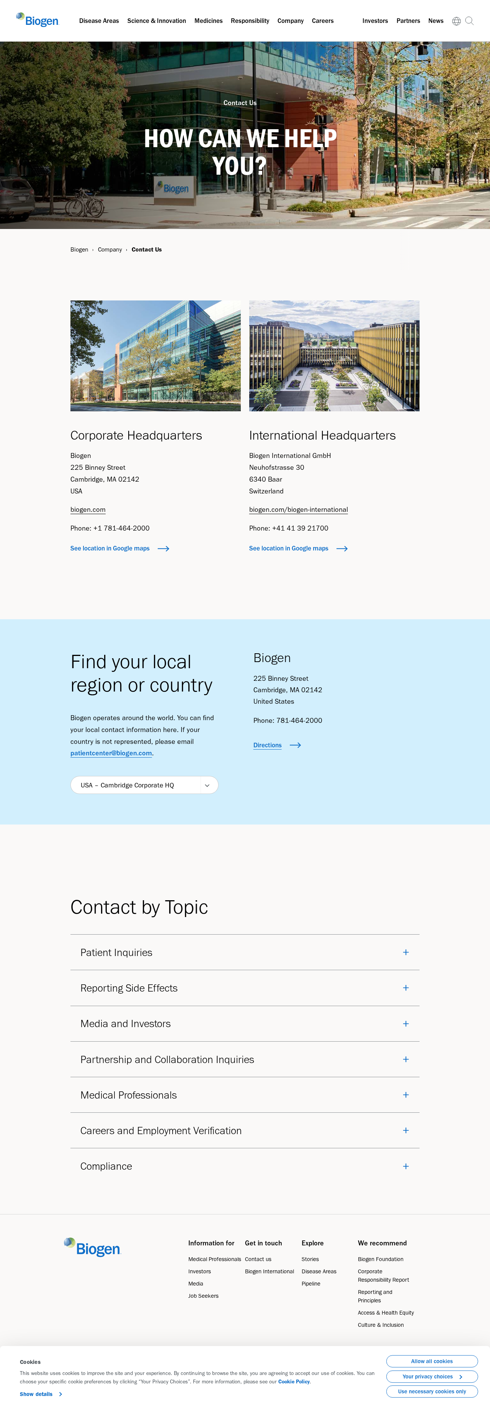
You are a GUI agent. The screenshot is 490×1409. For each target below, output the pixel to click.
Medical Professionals (214, 1259)
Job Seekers (203, 1295)
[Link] (456, 21)
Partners (408, 20)
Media (195, 1283)
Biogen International (269, 1271)
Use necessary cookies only (432, 1391)
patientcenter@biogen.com (111, 753)
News (436, 20)
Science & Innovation (156, 20)
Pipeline (311, 1283)
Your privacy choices (428, 1376)
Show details (36, 1394)
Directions (267, 745)
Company (291, 20)
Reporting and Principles (375, 1296)
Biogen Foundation (380, 1259)
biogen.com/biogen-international (298, 509)
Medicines (208, 20)
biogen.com (88, 509)
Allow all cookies (432, 1361)
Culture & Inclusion (381, 1324)
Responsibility (250, 20)
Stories (310, 1259)
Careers (323, 20)
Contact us (258, 1259)
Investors (375, 20)
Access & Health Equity (386, 1312)
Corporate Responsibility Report (383, 1275)
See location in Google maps (110, 548)
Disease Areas (99, 20)
